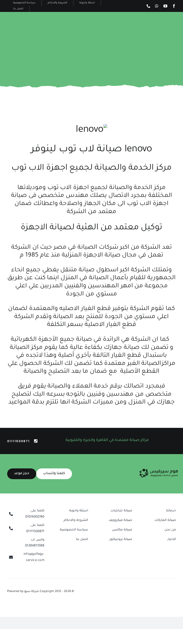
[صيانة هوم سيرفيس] (159, 470)
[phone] (148, 6)
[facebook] (174, 6)
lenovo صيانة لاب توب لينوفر (91, 150)
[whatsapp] (156, 6)
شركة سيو (32, 591)
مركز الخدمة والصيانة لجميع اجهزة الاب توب (91, 168)
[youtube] (165, 6)
